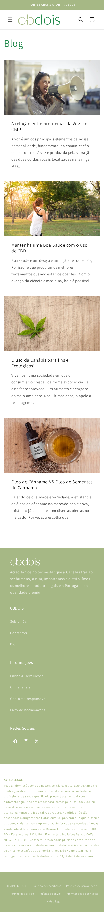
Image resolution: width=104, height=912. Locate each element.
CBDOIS (22, 886)
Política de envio (50, 893)
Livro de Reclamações (27, 710)
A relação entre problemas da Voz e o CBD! (49, 126)
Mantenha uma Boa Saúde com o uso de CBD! (49, 248)
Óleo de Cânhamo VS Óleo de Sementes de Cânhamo (52, 484)
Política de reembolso (47, 886)
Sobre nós (18, 621)
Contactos (18, 633)
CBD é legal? (20, 687)
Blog (13, 644)
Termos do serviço (22, 893)
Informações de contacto (82, 893)
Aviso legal (54, 901)
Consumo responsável (28, 698)
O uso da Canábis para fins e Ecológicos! (40, 363)
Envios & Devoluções (26, 676)
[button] (10, 19)
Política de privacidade (81, 886)
